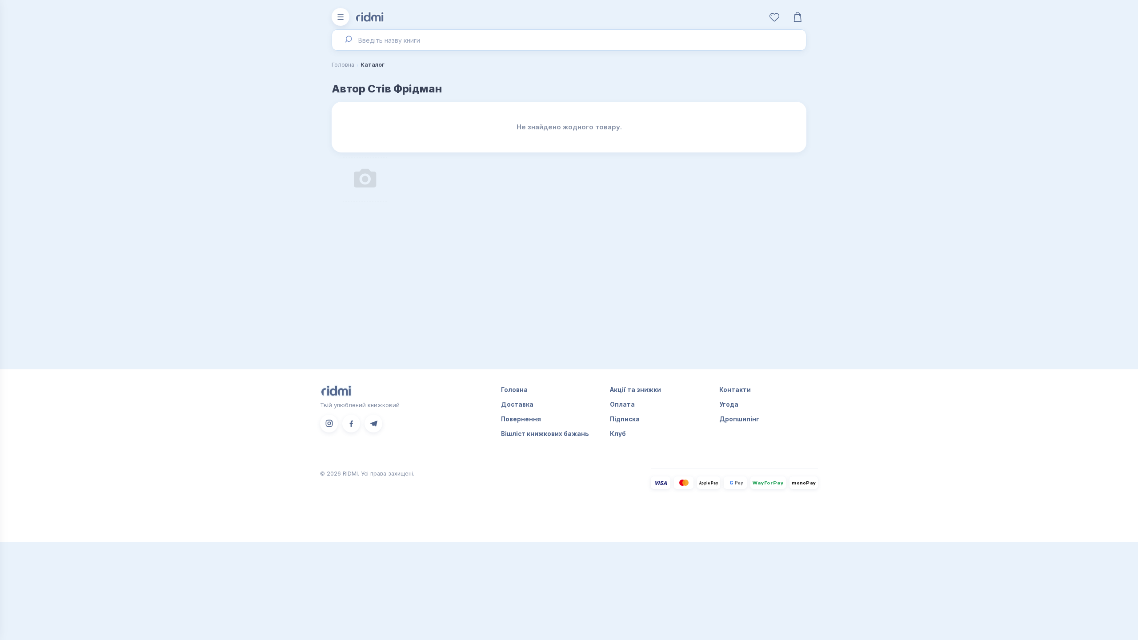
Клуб (618, 433)
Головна (343, 64)
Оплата (622, 404)
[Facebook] (351, 423)
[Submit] (347, 40)
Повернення (521, 419)
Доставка (517, 404)
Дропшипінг (739, 419)
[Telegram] (373, 423)
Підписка (625, 419)
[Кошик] (797, 17)
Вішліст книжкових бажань (545, 433)
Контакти (735, 389)
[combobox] (569, 40)
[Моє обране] (774, 17)
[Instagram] (329, 423)
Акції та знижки (635, 389)
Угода (728, 404)
